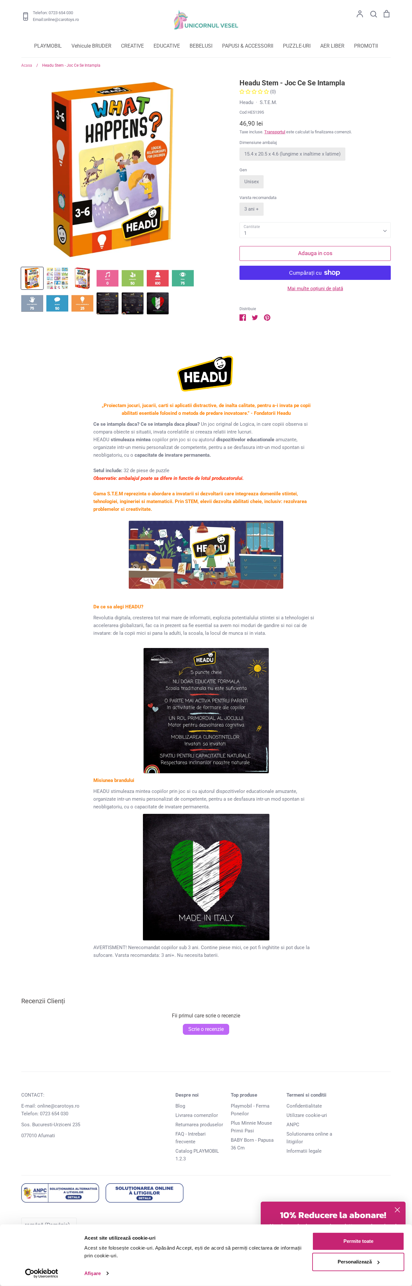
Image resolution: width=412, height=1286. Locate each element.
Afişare (92, 1273)
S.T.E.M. (268, 102)
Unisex (251, 182)
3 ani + (251, 209)
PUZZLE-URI (297, 46)
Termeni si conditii (306, 1095)
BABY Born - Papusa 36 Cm (252, 1144)
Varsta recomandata (257, 197)
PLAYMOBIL (48, 46)
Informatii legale (304, 1151)
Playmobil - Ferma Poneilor (250, 1110)
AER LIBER (332, 46)
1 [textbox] (245, 233)
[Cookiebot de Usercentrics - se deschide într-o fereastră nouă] (42, 1273)
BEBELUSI (201, 46)
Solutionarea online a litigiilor (309, 1138)
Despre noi (187, 1095)
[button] (254, 92)
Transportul (274, 131)
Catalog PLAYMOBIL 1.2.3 (197, 1155)
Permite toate (358, 1241)
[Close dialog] (397, 1209)
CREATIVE (132, 46)
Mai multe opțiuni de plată (315, 288)
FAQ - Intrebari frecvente (190, 1138)
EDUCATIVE (167, 46)
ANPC (292, 1125)
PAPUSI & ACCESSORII (247, 46)
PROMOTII (366, 46)
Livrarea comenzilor (196, 1115)
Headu (246, 102)
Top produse (244, 1095)
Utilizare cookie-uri (306, 1115)
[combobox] (315, 230)
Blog (180, 1106)
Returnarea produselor (199, 1125)
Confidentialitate (304, 1106)
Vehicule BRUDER (91, 46)
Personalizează (355, 1261)
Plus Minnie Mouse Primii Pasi (251, 1127)
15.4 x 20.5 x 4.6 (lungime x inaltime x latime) (292, 154)
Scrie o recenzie (206, 1029)
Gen (243, 169)
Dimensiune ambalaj (258, 142)
